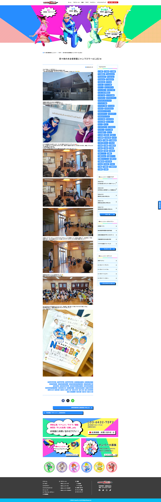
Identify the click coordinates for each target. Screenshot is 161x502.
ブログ (86, 2)
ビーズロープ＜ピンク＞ (103, 273)
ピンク (100, 124)
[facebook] (100, 490)
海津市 (100, 150)
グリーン (101, 87)
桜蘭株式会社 (108, 485)
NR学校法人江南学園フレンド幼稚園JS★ (107, 189)
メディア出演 (109, 129)
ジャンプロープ (89, 382)
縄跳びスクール (72, 391)
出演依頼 (51, 389)
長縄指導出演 (113, 166)
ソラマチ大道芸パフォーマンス (104, 243)
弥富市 (100, 148)
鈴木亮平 (107, 164)
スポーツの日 (102, 95)
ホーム (69, 2)
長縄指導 (90, 391)
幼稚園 (106, 145)
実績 (82, 2)
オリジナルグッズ (101, 2)
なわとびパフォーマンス (104, 116)
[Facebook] (63, 400)
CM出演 (107, 71)
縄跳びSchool (89, 389)
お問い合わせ (113, 2)
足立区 (100, 164)
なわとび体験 (102, 119)
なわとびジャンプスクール (104, 111)
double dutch (111, 74)
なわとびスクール (103, 113)
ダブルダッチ (102, 97)
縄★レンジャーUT (65, 483)
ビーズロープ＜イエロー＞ (103, 278)
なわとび (101, 108)
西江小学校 (109, 161)
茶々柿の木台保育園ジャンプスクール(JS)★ (72, 52)
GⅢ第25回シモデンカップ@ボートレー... (107, 182)
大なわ (57, 389)
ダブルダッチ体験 (103, 103)
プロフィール (76, 2)
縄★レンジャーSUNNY (66, 490)
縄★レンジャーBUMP (66, 488)
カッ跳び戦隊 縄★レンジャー (50, 52)
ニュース (46, 489)
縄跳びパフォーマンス (103, 158)
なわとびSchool (109, 108)
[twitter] (103, 490)
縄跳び (81, 389)
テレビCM (111, 105)
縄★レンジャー (102, 153)
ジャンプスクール (79, 382)
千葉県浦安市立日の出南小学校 (104, 239)
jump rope (111, 76)
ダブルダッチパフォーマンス (105, 100)
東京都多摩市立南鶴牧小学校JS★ (105, 208)
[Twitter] (67, 400)
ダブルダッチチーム (112, 97)
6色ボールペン (101, 260)
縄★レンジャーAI (64, 485)
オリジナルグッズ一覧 (108, 283)
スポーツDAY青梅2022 (104, 92)
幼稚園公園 (113, 145)
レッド (110, 132)
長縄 (85, 391)
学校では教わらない (103, 142)
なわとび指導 (102, 121)
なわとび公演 (110, 119)
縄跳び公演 (113, 158)
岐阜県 (100, 145)
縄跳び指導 (101, 161)
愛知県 (106, 148)
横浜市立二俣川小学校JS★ (104, 195)
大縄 (63, 389)
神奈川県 (112, 150)
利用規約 (46, 494)
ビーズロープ (110, 121)
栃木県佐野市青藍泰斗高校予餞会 (105, 230)
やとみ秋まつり (102, 132)
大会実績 (79, 483)
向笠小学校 (108, 137)
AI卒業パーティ (101, 226)
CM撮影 (113, 71)
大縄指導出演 (113, 140)
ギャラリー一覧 (107, 248)
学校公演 (75, 389)
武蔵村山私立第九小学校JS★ (104, 201)
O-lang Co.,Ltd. (77, 500)
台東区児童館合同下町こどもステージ (106, 234)
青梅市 (100, 169)
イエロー (101, 84)
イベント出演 (108, 84)
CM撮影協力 (102, 74)
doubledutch (52, 382)
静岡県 (106, 169)
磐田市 (106, 150)
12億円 (100, 71)
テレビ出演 (79, 485)
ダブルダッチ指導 (103, 105)
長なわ (79, 391)
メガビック (101, 129)
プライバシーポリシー (49, 492)
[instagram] (107, 490)
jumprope (61, 382)
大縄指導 (69, 389)
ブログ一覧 (107, 214)
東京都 (112, 148)
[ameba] (110, 490)
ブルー (106, 124)
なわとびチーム (112, 113)
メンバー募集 (80, 489)
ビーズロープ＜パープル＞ (103, 269)
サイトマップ (80, 491)
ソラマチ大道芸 (111, 95)
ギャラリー (93, 2)
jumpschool (70, 382)
